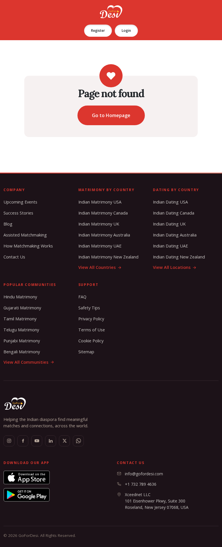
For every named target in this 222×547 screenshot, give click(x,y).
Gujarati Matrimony (22, 308)
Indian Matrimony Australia (104, 235)
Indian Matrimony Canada (103, 213)
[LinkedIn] (50, 440)
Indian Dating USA (170, 202)
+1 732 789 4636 (140, 484)
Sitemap (86, 351)
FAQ (82, 297)
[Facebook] (22, 440)
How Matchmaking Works (28, 246)
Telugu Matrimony (21, 329)
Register (98, 30)
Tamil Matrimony (19, 318)
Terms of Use (91, 329)
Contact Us (14, 257)
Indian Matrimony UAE (99, 246)
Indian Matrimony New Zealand (108, 257)
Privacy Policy (91, 318)
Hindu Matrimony (20, 297)
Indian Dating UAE (170, 246)
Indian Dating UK (169, 224)
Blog (7, 224)
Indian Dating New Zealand (179, 257)
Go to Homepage (111, 115)
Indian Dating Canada (173, 213)
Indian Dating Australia (175, 235)
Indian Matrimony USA (99, 202)
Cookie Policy (90, 340)
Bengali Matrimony (21, 351)
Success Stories (18, 213)
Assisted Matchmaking (25, 235)
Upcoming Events (20, 202)
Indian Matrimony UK (98, 224)
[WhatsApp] (78, 440)
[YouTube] (36, 440)
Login (126, 30)
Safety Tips (89, 308)
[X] (64, 440)
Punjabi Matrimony (21, 340)
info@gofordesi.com (144, 473)
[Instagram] (8, 440)
